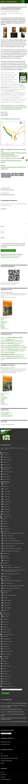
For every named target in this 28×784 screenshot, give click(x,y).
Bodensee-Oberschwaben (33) (9, 595)
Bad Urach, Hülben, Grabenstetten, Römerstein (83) (14, 533)
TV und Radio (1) (5, 646)
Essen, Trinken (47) (6, 614)
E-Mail (3, 232)
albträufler (12, 13)
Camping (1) (4, 661)
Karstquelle (5, 349)
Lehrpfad (24, 349)
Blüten (2, 343)
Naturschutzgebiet (20, 350)
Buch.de (2, 325)
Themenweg (21, 354)
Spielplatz (16, 354)
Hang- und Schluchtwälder (8, 175)
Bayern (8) (5, 592)
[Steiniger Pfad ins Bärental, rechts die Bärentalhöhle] (5, 29)
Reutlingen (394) (5, 531)
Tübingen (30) (5, 556)
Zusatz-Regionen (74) (6, 590)
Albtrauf (10, 340)
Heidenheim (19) (5, 528)
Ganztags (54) (6, 504)
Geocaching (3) (5, 462)
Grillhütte (14, 173)
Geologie (11, 8)
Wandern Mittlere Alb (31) (7, 651)
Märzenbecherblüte (6, 176)
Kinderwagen (15, 349)
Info (1, 753)
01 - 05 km (6, 7)
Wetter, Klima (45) (6, 632)
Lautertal (20, 349)
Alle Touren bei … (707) (6, 516)
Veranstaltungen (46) (6, 629)
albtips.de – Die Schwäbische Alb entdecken (9, 1)
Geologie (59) (5, 624)
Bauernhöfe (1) (5, 658)
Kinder (10, 349)
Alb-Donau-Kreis (4, 337)
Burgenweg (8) (6, 469)
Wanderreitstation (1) (6, 683)
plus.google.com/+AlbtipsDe (7, 415)
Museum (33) (5, 626)
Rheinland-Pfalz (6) (7, 602)
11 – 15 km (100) (6, 496)
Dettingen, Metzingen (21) (8, 535)
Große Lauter (21, 345)
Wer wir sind (3, 774)
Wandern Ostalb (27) (6, 654)
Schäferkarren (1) (5, 678)
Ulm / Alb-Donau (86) (6, 565)
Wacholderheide (12, 356)
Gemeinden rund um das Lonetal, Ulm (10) (11, 573)
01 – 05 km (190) (6, 491)
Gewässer (11, 343)
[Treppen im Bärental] (14, 29)
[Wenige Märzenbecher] (14, 35)
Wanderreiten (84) (6, 511)
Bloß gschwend (5, 8)
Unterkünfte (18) (5, 656)
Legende (2, 763)
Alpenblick (20, 340)
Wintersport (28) (5, 514)
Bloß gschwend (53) (6, 457)
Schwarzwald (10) (6, 605)
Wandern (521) (6, 482)
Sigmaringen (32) (5, 553)
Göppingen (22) (5, 526)
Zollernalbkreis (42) (6, 578)
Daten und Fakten (4, 755)
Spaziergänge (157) (7, 509)
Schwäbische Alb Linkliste (6, 760)
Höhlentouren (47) (6, 464)
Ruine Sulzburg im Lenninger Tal (8, 194)
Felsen (9, 173)
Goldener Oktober (18, 343)
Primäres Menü (26, 1)
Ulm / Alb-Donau (11, 9)
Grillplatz (9, 345)
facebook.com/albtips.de (6, 412)
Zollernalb (2, 359)
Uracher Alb (4, 356)
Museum (6, 350)
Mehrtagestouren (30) (7, 467)
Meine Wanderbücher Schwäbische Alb (9, 758)
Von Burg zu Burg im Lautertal (7, 189)
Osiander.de (3, 327)
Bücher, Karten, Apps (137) (7, 634)
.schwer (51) (5, 489)
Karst (2, 349)
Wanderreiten (16, 358)
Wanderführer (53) (6, 649)
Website (3, 237)
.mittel (2, 7)
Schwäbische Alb (7, 354)
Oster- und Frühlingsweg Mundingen (19, 703)
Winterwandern (23, 358)
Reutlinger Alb (8, 352)
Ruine (13, 352)
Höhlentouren (17, 8)
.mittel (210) (5, 486)
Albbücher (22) (5, 636)
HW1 (18, 347)
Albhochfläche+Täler (15, 337)
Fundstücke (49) (5, 621)
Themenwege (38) (6, 476)
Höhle (16, 175)
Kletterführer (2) (5, 644)
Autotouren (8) (5, 454)
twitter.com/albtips (5, 413)
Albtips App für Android (6, 741)
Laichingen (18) (6, 576)
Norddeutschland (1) (7, 600)
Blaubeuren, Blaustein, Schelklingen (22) (11, 567)
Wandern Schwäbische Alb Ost (7, 292)
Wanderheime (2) (5, 681)
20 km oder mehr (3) (7, 501)
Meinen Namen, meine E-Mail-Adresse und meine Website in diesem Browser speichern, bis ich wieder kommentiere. (13, 245)
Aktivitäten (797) (5, 452)
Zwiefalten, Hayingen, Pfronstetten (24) (11, 551)
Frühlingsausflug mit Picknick (7, 156)
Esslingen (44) (5, 523)
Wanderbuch (21, 356)
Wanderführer (3, 358)
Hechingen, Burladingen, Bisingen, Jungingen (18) (13, 585)
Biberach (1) (4, 521)
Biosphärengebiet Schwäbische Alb (17, 341)
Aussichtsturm (4, 341)
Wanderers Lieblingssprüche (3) (8, 686)
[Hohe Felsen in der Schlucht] (23, 35)
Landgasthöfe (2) (5, 671)
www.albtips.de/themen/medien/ (8, 424)
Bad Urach (9, 341)
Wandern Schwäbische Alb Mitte (8, 367)
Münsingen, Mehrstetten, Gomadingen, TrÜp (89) (13, 543)
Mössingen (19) (6, 560)
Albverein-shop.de (4, 322)
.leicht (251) (5, 483)
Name (2, 226)
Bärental (4, 173)
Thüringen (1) (6, 610)
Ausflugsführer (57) (6, 638)
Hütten (21, 175)
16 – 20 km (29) (6, 499)
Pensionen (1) (5, 673)
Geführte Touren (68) (6, 459)
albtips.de (2, 319)
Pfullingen (2, 352)
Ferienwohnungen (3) (6, 666)
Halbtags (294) (6, 506)
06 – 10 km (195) (6, 494)
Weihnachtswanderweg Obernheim (14, 709)
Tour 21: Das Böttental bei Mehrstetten (18, 721)
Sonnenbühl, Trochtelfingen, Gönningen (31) (12, 548)
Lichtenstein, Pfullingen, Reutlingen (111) (11, 540)
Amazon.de (3, 323)
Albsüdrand (3, 340)
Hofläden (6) (5, 616)
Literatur (3, 350)
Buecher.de (3, 326)
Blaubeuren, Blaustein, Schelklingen (18, 7)
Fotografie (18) (5, 619)
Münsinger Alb (12, 350)
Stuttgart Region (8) (7, 607)
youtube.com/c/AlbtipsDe (6, 416)
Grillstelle (21, 173)
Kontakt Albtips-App (5, 744)
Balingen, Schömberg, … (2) (8, 583)
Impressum (3, 777)
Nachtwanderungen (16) (7, 471)
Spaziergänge (4, 9)
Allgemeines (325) (5, 613)
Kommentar (4, 208)
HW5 (21, 347)
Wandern (18, 9)
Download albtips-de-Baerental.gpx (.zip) (10, 118)
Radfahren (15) (5, 474)
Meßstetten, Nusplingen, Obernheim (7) (11, 588)
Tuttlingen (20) (5, 563)
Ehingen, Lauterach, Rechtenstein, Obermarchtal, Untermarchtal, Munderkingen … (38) (14, 570)
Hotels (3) (4, 668)
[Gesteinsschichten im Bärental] (23, 29)
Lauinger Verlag (4, 321)
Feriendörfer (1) (5, 663)
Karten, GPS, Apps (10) (7, 641)
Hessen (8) (5, 597)
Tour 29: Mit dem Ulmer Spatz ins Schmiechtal (11, 158)
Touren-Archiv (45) (6, 479)
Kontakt (2, 772)
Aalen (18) (4, 518)
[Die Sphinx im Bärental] (5, 35)
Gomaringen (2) (6, 557)
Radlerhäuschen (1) (6, 676)
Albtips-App (16, 282)
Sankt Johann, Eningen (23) (8, 545)
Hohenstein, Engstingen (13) (9, 538)
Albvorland (16, 340)
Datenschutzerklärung (5, 779)
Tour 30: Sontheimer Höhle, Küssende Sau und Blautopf (11, 160)
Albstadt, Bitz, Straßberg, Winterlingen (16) (12, 580)
